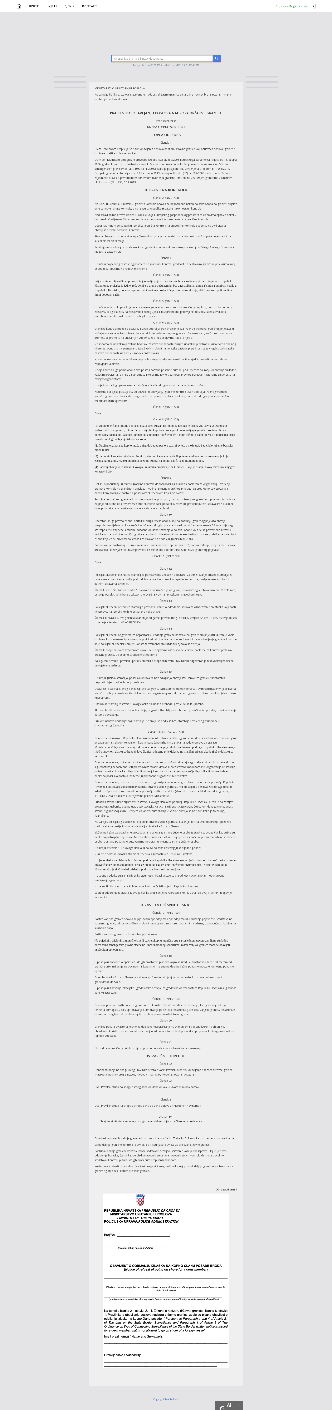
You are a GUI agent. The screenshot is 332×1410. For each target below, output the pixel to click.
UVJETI (52, 6)
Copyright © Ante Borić (166, 1399)
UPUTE (34, 6)
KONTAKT (89, 6)
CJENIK (70, 6)
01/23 (181, 127)
